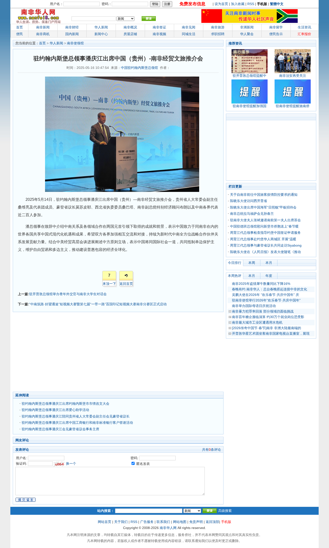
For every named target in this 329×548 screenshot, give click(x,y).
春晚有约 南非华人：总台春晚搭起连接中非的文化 (269, 289)
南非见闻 (188, 27)
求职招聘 (217, 34)
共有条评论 (211, 449)
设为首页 (221, 4)
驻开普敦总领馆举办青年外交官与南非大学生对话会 (68, 294)
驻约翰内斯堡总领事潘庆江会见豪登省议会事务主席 (60, 429)
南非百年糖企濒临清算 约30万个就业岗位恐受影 (268, 317)
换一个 (71, 463)
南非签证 (159, 27)
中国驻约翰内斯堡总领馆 (139, 68)
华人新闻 (56, 43)
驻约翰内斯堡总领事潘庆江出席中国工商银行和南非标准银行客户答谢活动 (77, 422)
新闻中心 (101, 34)
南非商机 (43, 34)
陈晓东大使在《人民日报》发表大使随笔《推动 (265, 252)
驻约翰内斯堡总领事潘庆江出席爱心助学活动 (55, 410)
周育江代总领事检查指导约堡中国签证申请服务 (265, 233)
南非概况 (130, 27)
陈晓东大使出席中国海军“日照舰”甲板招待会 (263, 207)
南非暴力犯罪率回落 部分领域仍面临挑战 (263, 311)
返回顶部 (212, 522)
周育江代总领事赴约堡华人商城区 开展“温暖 (263, 239)
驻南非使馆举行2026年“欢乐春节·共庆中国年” (266, 300)
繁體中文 (276, 4)
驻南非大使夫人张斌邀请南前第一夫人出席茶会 (265, 220)
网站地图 (179, 522)
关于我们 (121, 522)
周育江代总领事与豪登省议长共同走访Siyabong (266, 245)
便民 (19, 34)
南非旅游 (217, 27)
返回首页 (126, 284)
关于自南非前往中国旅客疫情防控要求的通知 (263, 194)
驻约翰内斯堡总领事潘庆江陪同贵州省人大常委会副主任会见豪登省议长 (76, 416)
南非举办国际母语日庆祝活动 (254, 306)
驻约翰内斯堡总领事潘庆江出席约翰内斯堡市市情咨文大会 (65, 403)
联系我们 (163, 522)
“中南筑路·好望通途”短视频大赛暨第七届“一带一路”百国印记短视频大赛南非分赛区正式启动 (98, 304)
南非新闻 (43, 27)
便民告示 (276, 34)
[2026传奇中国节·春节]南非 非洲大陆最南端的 (266, 328)
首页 (19, 27)
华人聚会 (247, 34)
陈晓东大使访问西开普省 (248, 201)
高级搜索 (225, 511)
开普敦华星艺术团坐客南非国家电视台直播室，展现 (270, 333)
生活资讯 (304, 27)
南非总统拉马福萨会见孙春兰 (252, 213)
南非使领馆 (75, 43)
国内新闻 (72, 34)
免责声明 (196, 522)
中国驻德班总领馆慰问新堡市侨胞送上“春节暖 (264, 226)
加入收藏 (237, 4)
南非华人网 (168, 528)
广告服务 (147, 522)
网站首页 (104, 522)
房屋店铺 (130, 34)
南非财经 (72, 27)
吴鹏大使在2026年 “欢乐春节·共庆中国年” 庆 (265, 295)
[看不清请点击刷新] (59, 464)
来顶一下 (109, 284)
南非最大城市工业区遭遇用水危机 (257, 322)
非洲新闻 (247, 27)
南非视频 (159, 34)
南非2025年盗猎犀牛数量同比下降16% (261, 284)
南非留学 (276, 27)
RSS (250, 4)
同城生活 (188, 34)
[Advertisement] (95, 353)
